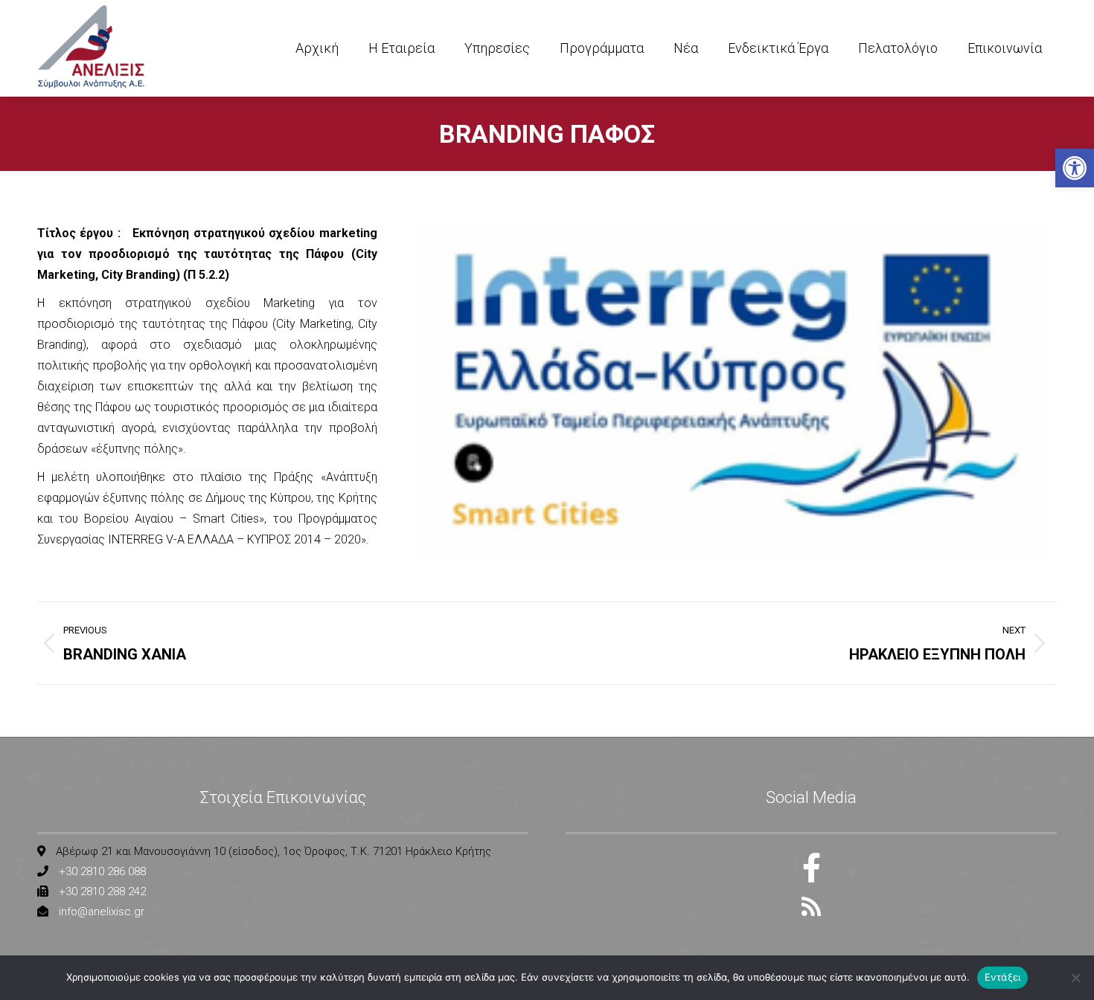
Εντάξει (1003, 977)
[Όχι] (1075, 977)
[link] (1074, 168)
